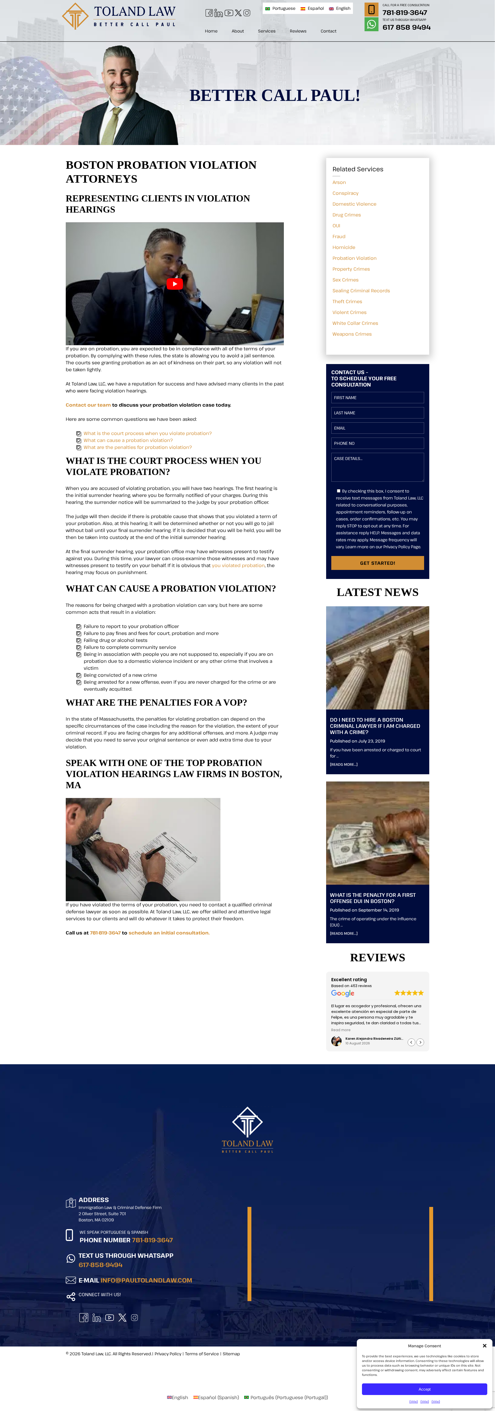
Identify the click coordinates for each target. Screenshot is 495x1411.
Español (316, 8)
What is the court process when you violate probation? (148, 433)
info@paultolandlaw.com (146, 1280)
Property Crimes (351, 269)
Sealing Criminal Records (361, 290)
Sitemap (231, 1354)
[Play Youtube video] (175, 283)
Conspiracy (346, 193)
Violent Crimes (350, 312)
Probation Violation (355, 258)
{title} (413, 1401)
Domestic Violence (354, 204)
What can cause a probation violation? (128, 440)
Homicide (344, 247)
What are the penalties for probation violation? (138, 447)
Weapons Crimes (352, 334)
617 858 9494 (407, 26)
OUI (336, 225)
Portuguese (284, 8)
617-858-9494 (100, 1264)
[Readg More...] (352, 764)
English (343, 8)
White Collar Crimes (355, 323)
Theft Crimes (347, 301)
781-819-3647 (405, 12)
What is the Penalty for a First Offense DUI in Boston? (373, 898)
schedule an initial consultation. (169, 933)
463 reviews (361, 985)
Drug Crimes (347, 215)
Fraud (339, 236)
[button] (420, 1042)
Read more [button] (341, 1030)
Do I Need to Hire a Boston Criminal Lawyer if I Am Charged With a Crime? (375, 726)
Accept (425, 1389)
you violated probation (238, 565)
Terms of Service (202, 1354)
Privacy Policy (168, 1354)
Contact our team (88, 405)
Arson (339, 182)
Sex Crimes (346, 280)
